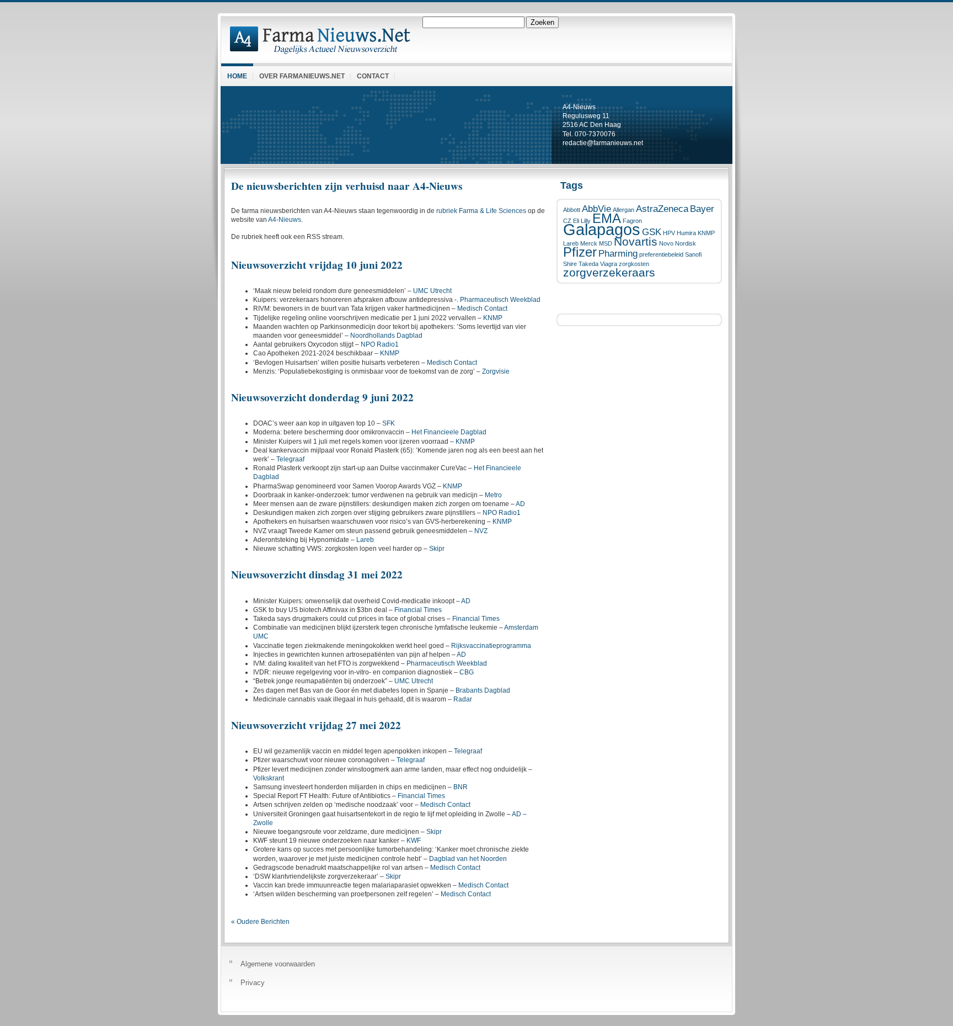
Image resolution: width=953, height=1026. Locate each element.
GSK (651, 232)
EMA (606, 218)
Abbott (571, 209)
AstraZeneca (662, 209)
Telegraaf (290, 459)
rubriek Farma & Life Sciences (481, 211)
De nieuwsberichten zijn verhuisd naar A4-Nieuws (346, 186)
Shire (570, 264)
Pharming (618, 253)
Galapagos (601, 229)
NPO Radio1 (380, 344)
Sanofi (693, 254)
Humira (686, 233)
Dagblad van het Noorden (468, 859)
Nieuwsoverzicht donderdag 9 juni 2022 (322, 397)
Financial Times (418, 610)
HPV (669, 233)
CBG (466, 672)
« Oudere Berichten (260, 922)
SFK (388, 423)
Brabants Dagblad (483, 690)
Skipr (437, 548)
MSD (605, 243)
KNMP (706, 233)
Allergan (623, 209)
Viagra (608, 264)
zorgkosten (634, 264)
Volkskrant (268, 778)
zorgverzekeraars (609, 272)
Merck (588, 243)
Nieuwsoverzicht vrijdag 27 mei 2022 (316, 725)
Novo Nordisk (677, 243)
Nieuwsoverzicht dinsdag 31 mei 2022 (317, 574)
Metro (493, 495)
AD (520, 504)
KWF (413, 840)
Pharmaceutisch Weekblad (500, 300)
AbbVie (596, 209)
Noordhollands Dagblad (386, 335)
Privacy (252, 983)
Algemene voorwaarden (277, 964)
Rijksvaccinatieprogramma (491, 646)
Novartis (635, 241)
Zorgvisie (496, 371)
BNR (460, 787)
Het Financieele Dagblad (448, 432)
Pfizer (580, 251)
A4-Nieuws (284, 220)
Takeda (588, 264)
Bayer (702, 209)
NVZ (481, 531)
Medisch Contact (482, 308)
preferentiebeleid (661, 254)
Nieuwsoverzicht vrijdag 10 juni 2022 (317, 265)
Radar (462, 699)
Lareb (571, 243)
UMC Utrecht (432, 291)
